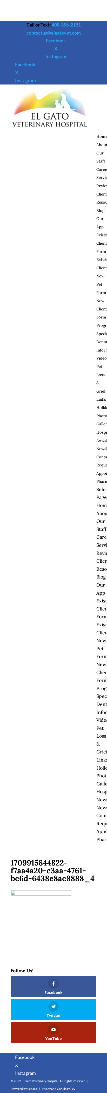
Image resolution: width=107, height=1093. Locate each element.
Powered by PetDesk (24, 1089)
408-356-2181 (66, 25)
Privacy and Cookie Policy (58, 1089)
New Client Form (101, 309)
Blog (100, 210)
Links (101, 399)
